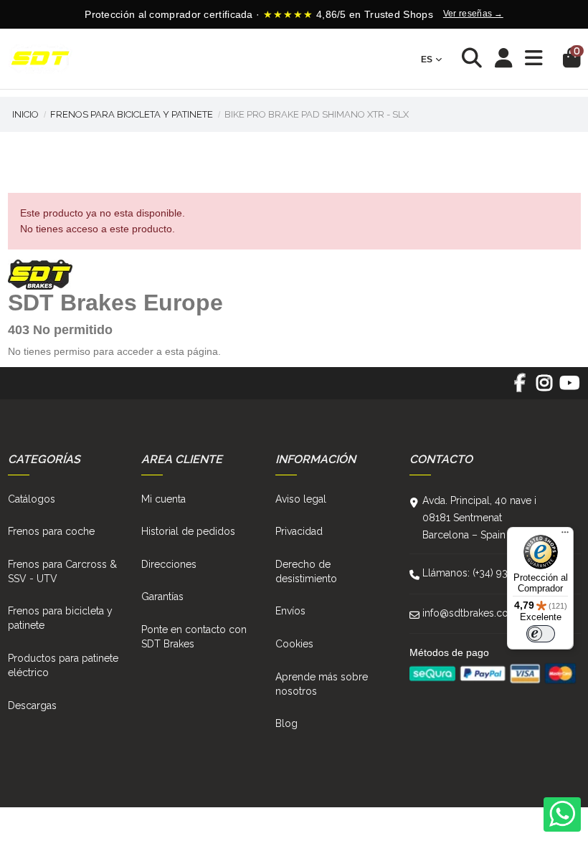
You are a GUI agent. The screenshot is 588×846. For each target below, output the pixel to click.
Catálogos (31, 499)
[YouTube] (569, 388)
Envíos (290, 611)
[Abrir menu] (534, 58)
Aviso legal (300, 499)
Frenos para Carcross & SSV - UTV (62, 571)
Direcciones (168, 564)
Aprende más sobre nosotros (321, 684)
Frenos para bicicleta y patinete (60, 618)
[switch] (540, 633)
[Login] (503, 59)
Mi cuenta (163, 499)
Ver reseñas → (473, 14)
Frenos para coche (51, 531)
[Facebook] (519, 388)
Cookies (294, 644)
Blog (286, 723)
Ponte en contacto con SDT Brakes (194, 637)
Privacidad (299, 531)
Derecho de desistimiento (306, 571)
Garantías (162, 596)
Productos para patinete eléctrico (63, 665)
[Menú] (565, 535)
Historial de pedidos (188, 531)
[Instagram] (545, 388)
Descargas (32, 705)
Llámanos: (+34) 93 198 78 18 (488, 573)
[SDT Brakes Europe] (40, 59)
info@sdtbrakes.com (470, 613)
